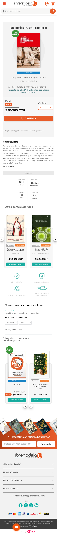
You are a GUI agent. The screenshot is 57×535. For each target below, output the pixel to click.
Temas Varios (28, 173)
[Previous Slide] (2, 239)
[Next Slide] (55, 239)
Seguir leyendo (8, 166)
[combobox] (28, 11)
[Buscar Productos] (52, 11)
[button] (28, 50)
